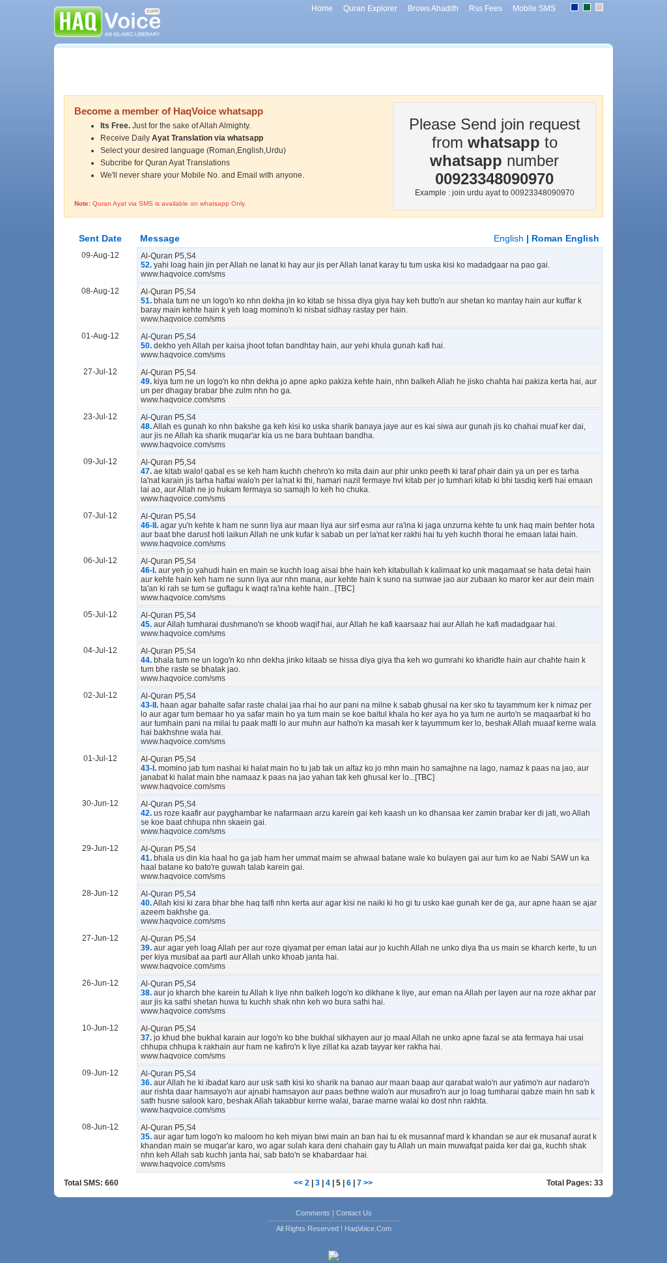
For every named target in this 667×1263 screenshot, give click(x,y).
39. (146, 947)
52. (146, 265)
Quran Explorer (370, 8)
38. (146, 992)
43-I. (148, 768)
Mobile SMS (534, 8)
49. (146, 381)
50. (146, 345)
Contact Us (354, 1213)
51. (146, 300)
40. (146, 903)
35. (146, 1136)
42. (146, 813)
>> (368, 1182)
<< (298, 1182)
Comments (313, 1213)
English (510, 238)
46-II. (149, 525)
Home (322, 8)
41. (146, 858)
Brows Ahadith (433, 8)
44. (146, 660)
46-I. (148, 570)
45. (146, 624)
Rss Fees (485, 8)
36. (146, 1082)
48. (146, 426)
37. (146, 1037)
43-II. (149, 705)
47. (146, 471)
